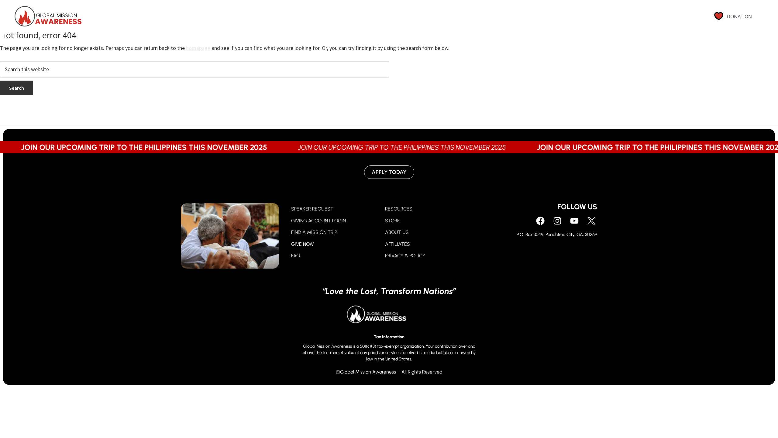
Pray (501, 19)
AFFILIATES (397, 244)
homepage (198, 47)
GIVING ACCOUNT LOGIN (318, 221)
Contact (654, 19)
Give (527, 19)
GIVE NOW (302, 244)
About (578, 19)
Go (551, 19)
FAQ (295, 256)
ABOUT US (397, 232)
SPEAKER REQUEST (312, 209)
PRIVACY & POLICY (405, 256)
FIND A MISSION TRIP (314, 232)
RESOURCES (398, 209)
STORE (392, 221)
